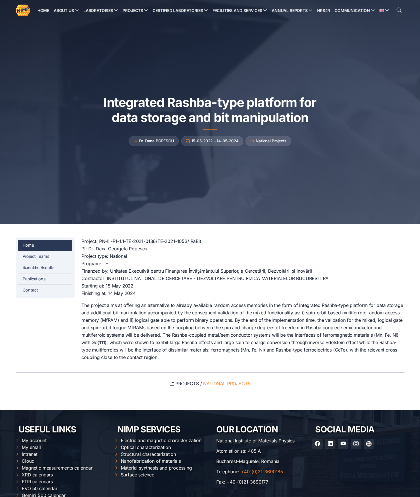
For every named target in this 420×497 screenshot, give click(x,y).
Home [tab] (28, 245)
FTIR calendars (37, 481)
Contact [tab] (30, 290)
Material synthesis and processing (156, 468)
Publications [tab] (34, 278)
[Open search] (399, 10)
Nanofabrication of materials (151, 461)
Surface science (137, 475)
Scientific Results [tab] (39, 267)
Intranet (29, 454)
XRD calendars (37, 475)
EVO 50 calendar (39, 488)
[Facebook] (317, 444)
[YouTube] (343, 444)
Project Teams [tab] (36, 256)
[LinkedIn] (330, 444)
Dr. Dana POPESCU (156, 141)
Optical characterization (146, 447)
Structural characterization (148, 454)
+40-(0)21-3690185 (262, 471)
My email (31, 447)
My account (34, 440)
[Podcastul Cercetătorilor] (369, 444)
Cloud (28, 461)
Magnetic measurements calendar (57, 468)
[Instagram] (356, 444)
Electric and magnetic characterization (161, 440)
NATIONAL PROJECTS (226, 383)
